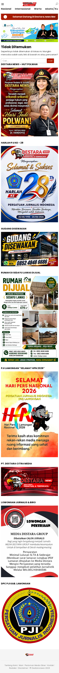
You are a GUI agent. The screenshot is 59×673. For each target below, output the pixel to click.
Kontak (50, 665)
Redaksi (12, 668)
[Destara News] (29, 3)
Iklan (21, 665)
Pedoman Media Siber (35, 665)
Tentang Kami (11, 665)
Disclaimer (23, 668)
